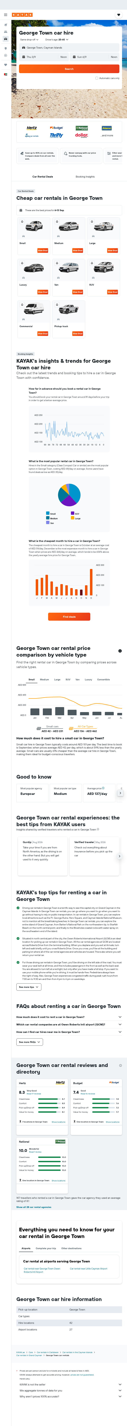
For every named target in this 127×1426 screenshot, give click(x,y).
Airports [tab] (26, 1248)
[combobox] (29, 39)
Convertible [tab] (103, 679)
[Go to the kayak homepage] (22, 15)
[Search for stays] (5, 32)
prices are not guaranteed (82, 1374)
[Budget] (114, 1083)
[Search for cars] (5, 39)
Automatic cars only (109, 78)
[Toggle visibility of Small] (51, 513)
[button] (5, 14)
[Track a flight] (5, 55)
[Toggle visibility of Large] (76, 518)
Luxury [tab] (88, 679)
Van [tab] (78, 679)
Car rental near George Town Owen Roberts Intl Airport (42, 1270)
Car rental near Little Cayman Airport (88, 1268)
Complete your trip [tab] (46, 1248)
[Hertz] (60, 1083)
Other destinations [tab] (71, 1248)
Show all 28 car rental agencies (33, 1207)
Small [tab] (32, 679)
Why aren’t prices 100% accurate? (39, 1396)
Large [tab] (57, 679)
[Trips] (5, 65)
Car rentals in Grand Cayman (29, 1355)
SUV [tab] (68, 679)
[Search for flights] (5, 25)
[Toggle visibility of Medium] (52, 518)
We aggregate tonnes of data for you (41, 1390)
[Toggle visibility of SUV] (75, 513)
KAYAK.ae (20, 1352)
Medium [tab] (44, 679)
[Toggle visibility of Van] (50, 523)
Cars (31, 1352)
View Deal (42, 250)
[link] (69, 617)
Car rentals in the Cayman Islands (77, 1352)
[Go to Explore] (5, 48)
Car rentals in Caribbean (48, 1352)
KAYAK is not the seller (32, 1384)
